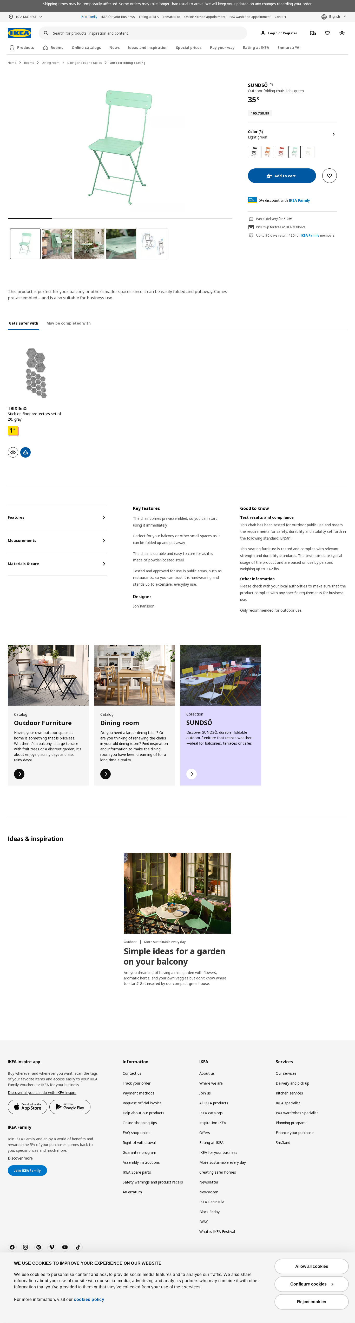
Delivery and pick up (292, 1083)
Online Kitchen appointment (204, 17)
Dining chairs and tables (84, 63)
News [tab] (114, 47)
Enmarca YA (171, 17)
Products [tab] (25, 47)
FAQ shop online (136, 1132)
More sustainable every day (165, 942)
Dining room (51, 63)
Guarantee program (139, 1152)
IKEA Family (89, 17)
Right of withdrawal (139, 1142)
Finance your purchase (295, 1132)
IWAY (203, 1221)
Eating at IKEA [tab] (256, 47)
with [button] (284, 200)
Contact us (132, 1073)
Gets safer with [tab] (23, 323)
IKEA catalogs (211, 1112)
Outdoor (130, 942)
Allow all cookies (311, 1266)
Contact (280, 17)
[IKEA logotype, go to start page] (19, 33)
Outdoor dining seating (128, 63)
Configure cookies (308, 1284)
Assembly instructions (141, 1162)
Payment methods (138, 1093)
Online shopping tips (140, 1122)
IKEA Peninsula (211, 1201)
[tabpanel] (240, 566)
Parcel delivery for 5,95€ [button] (274, 219)
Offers (204, 1132)
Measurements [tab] (22, 540)
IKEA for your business (218, 1152)
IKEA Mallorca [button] (26, 17)
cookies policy (89, 1299)
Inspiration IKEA (212, 1122)
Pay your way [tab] (222, 47)
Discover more (20, 1158)
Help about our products (143, 1112)
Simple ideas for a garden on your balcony (174, 956)
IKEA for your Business (118, 17)
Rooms (29, 63)
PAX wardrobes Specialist (297, 1112)
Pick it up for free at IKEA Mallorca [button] (281, 227)
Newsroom (208, 1191)
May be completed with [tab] (69, 323)
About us (207, 1073)
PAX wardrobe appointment (250, 17)
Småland (283, 1142)
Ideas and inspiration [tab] (148, 47)
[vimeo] (51, 1247)
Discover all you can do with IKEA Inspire (42, 1092)
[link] (254, 152)
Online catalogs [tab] (86, 47)
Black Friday (209, 1211)
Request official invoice (142, 1102)
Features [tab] (16, 517)
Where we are (211, 1083)
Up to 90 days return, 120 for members (295, 235)
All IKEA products (213, 1102)
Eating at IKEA (149, 17)
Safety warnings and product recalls (153, 1182)
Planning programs (291, 1122)
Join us (205, 1093)
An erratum (132, 1191)
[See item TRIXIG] (36, 373)
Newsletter (208, 1182)
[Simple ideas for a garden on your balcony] (177, 893)
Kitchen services (289, 1093)
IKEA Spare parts (137, 1172)
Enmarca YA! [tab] (289, 47)
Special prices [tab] (189, 47)
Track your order (136, 1083)
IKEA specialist (288, 1102)
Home (12, 63)
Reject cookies (311, 1302)
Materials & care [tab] (23, 563)
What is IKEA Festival (217, 1231)
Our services (286, 1073)
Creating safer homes (217, 1172)
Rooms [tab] (57, 47)
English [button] (334, 16)
